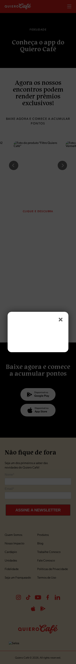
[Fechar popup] (60, 319)
